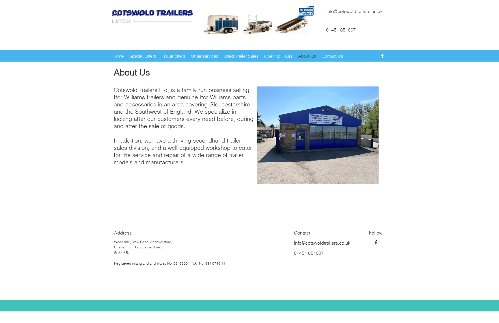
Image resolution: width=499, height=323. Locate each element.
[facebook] (382, 56)
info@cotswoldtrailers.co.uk (354, 11)
